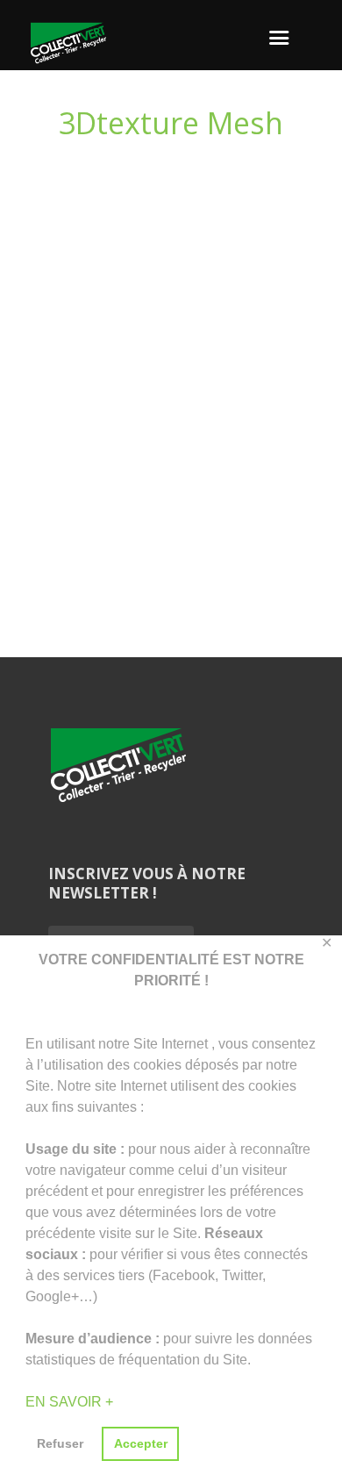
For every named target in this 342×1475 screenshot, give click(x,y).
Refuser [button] (60, 1443)
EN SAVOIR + (69, 1401)
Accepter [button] (140, 1443)
